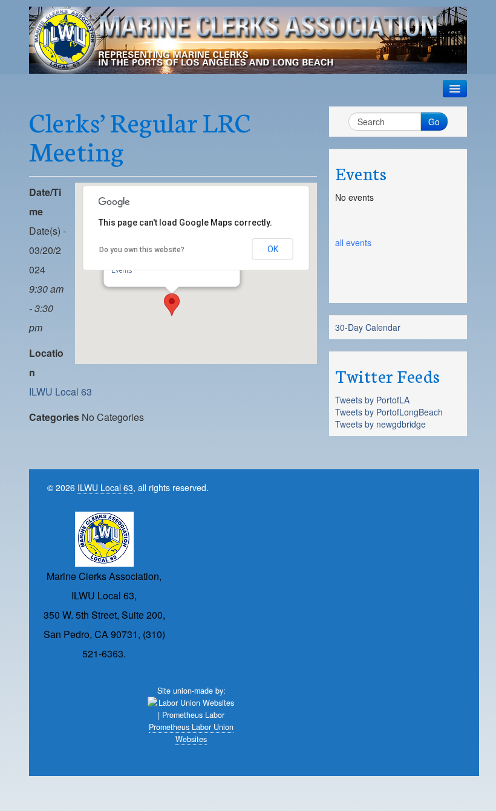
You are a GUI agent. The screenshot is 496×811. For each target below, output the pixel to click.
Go (434, 122)
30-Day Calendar (367, 327)
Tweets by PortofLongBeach (389, 412)
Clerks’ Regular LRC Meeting (140, 135)
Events (121, 270)
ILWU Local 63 (60, 392)
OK (272, 249)
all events (353, 242)
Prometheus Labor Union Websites (191, 732)
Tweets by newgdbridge (380, 424)
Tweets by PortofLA (372, 400)
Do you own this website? (141, 250)
